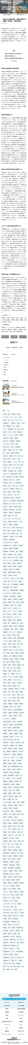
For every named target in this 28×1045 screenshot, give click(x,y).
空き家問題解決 (11, 867)
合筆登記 (13, 682)
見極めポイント (16, 915)
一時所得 (14, 841)
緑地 (18, 464)
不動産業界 (17, 569)
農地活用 (5, 888)
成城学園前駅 (10, 429)
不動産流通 (5, 548)
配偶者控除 (10, 805)
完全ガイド (10, 709)
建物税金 (5, 927)
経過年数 (9, 826)
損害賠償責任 (19, 754)
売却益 (21, 853)
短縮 (20, 796)
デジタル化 (16, 649)
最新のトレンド (11, 515)
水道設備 (5, 832)
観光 (4, 426)
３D (9, 673)
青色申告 (17, 775)
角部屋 (10, 641)
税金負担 (9, 521)
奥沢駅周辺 (11, 954)
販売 (18, 623)
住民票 (4, 608)
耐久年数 (5, 700)
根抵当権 (22, 602)
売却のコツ (5, 524)
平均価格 (18, 888)
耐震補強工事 (16, 560)
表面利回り (5, 512)
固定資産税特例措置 (15, 766)
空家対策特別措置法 (18, 724)
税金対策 (18, 479)
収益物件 (15, 715)
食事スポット (10, 494)
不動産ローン (17, 688)
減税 (10, 647)
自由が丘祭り (5, 438)
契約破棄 (5, 915)
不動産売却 (6, 362)
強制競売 (5, 470)
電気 (19, 829)
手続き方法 (5, 870)
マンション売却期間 (11, 888)
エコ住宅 (12, 447)
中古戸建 (5, 461)
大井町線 (5, 515)
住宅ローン (19, 423)
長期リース (5, 715)
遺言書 (21, 464)
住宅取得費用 (10, 688)
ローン (21, 736)
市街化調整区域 (6, 605)
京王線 (4, 458)
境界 (10, 656)
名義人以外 (12, 873)
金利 (9, 467)
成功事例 (13, 491)
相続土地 (14, 670)
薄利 (16, 835)
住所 (14, 667)
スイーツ (5, 429)
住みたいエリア (6, 500)
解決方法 (5, 572)
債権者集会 (9, 751)
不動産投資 (13, 414)
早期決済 (9, 793)
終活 (16, 536)
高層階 (21, 894)
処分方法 (5, 709)
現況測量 (13, 664)
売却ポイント (11, 482)
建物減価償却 (5, 873)
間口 (14, 602)
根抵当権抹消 (17, 867)
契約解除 (22, 912)
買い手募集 (5, 954)
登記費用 (16, 781)
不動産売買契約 (12, 539)
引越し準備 (13, 820)
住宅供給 (5, 664)
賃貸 (23, 423)
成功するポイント (20, 957)
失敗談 (4, 799)
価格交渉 (5, 554)
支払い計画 (16, 676)
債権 (16, 557)
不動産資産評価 (18, 482)
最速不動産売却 (12, 509)
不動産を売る (19, 682)
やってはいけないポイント (8, 542)
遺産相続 (9, 850)
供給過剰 (5, 602)
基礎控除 (18, 784)
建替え (4, 635)
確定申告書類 (17, 772)
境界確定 (10, 548)
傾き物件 (15, 730)
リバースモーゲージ (18, 420)
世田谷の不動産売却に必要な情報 (13, 53)
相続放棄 (16, 438)
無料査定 (6, 369)
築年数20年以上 (12, 939)
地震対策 (9, 700)
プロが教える (11, 948)
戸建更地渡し (12, 551)
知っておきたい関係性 (7, 802)
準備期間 (12, 673)
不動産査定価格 (11, 775)
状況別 (9, 858)
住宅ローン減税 (20, 644)
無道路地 (9, 620)
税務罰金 (13, 814)
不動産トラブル (16, 521)
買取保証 (10, 524)
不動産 (8, 452)
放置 (9, 581)
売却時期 (9, 915)
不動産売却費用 (6, 957)
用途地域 (5, 703)
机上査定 (13, 530)
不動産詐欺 (22, 882)
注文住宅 (13, 563)
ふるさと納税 (11, 838)
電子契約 (10, 649)
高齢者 (14, 802)
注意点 (4, 563)
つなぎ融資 (12, 742)
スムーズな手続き (6, 820)
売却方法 (20, 611)
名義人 (22, 814)
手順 (4, 652)
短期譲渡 (5, 793)
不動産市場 (21, 599)
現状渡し (5, 644)
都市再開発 (10, 703)
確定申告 (11, 772)
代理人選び (14, 829)
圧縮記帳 (5, 775)
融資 (4, 661)
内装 (15, 494)
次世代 (4, 676)
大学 (23, 461)
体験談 (14, 793)
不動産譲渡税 (5, 745)
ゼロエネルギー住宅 (7, 963)
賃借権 (4, 557)
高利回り (20, 715)
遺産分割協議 (12, 441)
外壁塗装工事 (13, 921)
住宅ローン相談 (6, 447)
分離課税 (5, 835)
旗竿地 (14, 620)
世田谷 (13, 963)
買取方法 (16, 900)
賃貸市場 (21, 676)
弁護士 (22, 826)
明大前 (4, 435)
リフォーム (15, 461)
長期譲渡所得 (5, 861)
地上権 (15, 554)
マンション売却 (6, 903)
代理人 (18, 826)
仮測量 (21, 733)
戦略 (21, 844)
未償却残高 (5, 814)
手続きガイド (21, 805)
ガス (22, 829)
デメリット (15, 611)
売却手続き (16, 891)
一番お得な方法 (12, 942)
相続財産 (20, 536)
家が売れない (9, 614)
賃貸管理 (9, 882)
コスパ (16, 757)
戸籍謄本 (19, 605)
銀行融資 (13, 879)
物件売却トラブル (10, 617)
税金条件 (10, 808)
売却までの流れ (6, 811)
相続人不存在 (5, 441)
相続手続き (19, 769)
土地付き (13, 694)
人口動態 (5, 679)
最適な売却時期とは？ (10, 56)
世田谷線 (21, 435)
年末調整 (9, 799)
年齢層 (18, 802)
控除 (13, 799)
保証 (23, 742)
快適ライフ (13, 578)
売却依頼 (9, 638)
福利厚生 (10, 464)
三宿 (15, 455)
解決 (21, 521)
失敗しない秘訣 (6, 912)
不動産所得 (5, 808)
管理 (4, 614)
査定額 (4, 530)
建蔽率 (14, 700)
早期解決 (12, 452)
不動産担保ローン (6, 423)
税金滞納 (18, 879)
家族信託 (17, 652)
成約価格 (5, 638)
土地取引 (8, 778)
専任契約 (15, 870)
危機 (4, 667)
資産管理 (9, 823)
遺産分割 (5, 623)
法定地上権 (5, 482)
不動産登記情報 (6, 629)
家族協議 (14, 685)
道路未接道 (22, 712)
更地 (15, 605)
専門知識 (20, 870)
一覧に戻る (14, 336)
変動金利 (5, 449)
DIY (18, 494)
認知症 (4, 727)
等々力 (14, 432)
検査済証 (20, 656)
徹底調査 (14, 566)
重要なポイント (14, 960)
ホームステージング (7, 518)
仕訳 (18, 853)
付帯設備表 (22, 584)
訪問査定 (9, 530)
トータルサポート (6, 718)
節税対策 (22, 787)
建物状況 (9, 644)
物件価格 (14, 641)
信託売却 (5, 691)
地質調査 (9, 763)
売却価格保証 (13, 500)
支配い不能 (17, 873)
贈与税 (4, 533)
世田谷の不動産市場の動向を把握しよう (14, 58)
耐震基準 (5, 933)
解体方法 (9, 685)
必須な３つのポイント (15, 912)
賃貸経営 (20, 850)
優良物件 (16, 542)
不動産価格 (19, 596)
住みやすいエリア (15, 485)
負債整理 (8, 879)
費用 (23, 841)
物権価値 (5, 566)
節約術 (12, 757)
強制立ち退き (18, 936)
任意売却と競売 (6, 945)
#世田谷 (8, 347)
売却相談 (17, 861)
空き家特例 (5, 841)
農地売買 (18, 885)
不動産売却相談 (12, 864)
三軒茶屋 (5, 414)
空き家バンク (5, 488)
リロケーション (6, 885)
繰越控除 (5, 850)
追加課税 (5, 882)
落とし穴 (5, 844)
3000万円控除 (16, 787)
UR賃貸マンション (19, 488)
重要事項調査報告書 (14, 590)
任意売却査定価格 (19, 951)
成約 (9, 766)
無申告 (18, 814)
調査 (18, 739)
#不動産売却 (14, 347)
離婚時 (19, 706)
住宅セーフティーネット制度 (8, 894)
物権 (13, 557)
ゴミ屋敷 (5, 581)
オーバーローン (17, 617)
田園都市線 (9, 426)
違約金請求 (5, 539)
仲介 (4, 452)
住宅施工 (13, 760)
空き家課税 (15, 599)
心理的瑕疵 (5, 569)
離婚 (14, 966)
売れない (9, 584)
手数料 (8, 760)
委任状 (9, 829)
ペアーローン (9, 676)
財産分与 (5, 420)
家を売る (15, 608)
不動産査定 (16, 524)
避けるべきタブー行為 (11, 739)
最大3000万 (9, 856)
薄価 (19, 835)
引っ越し (5, 521)
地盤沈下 (9, 933)
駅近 (17, 449)
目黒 (12, 969)
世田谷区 (22, 578)
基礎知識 (15, 587)
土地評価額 (5, 900)
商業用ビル (14, 832)
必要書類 (15, 805)
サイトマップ (21, 1034)
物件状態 (9, 924)
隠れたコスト (13, 957)
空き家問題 (13, 533)
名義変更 (18, 667)
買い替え (5, 467)
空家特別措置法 (6, 936)
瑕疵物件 (19, 903)
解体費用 (20, 960)
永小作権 (19, 554)
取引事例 (8, 769)
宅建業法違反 (15, 882)
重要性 (14, 826)
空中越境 (22, 652)
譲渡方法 (13, 858)
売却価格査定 (5, 596)
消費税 (8, 661)
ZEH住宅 (12, 444)
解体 (17, 551)
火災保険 (5, 924)
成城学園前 (5, 509)
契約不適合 (12, 536)
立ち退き (20, 909)
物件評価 (12, 497)
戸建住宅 (18, 661)
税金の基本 (13, 661)
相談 (4, 969)
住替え (19, 458)
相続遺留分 (5, 733)
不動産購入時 (5, 658)
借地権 (18, 694)
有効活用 (13, 635)
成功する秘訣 (18, 509)
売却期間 (5, 670)
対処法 (4, 739)
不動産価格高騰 (15, 584)
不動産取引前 (18, 760)
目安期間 (10, 870)
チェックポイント (16, 924)
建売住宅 (9, 563)
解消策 (18, 635)
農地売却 (5, 805)
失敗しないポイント (7, 527)
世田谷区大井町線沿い (7, 721)
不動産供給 (5, 656)
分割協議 (10, 733)
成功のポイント (11, 835)
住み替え (18, 966)
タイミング (5, 560)
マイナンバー (9, 608)
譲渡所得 (5, 485)
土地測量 (22, 658)
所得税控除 (12, 861)
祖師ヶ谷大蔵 (19, 432)
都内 (8, 533)
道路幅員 (9, 602)
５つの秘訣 (17, 948)
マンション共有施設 (11, 697)
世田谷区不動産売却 (11, 572)
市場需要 (5, 599)
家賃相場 (9, 566)
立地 (19, 647)
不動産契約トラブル (7, 754)
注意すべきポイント (20, 527)
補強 (19, 933)
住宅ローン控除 (18, 467)
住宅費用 (5, 688)
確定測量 (18, 664)
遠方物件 (16, 629)
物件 (9, 623)
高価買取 (21, 703)
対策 (15, 706)
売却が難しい (19, 632)
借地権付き (10, 748)
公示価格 (18, 897)
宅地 (21, 533)
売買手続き (10, 787)
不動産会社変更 (18, 811)
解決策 (21, 623)
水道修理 (9, 876)
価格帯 (14, 593)
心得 (10, 503)
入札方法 (9, 694)
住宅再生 (22, 942)
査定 (23, 966)
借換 (14, 449)
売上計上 (17, 844)
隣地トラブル (11, 569)
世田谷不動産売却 (14, 473)
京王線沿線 (5, 724)
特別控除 (9, 557)
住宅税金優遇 (10, 470)
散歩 (14, 464)
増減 (21, 766)
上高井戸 (16, 435)
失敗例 (19, 503)
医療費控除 (11, 781)
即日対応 (15, 748)
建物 (14, 790)
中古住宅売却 (5, 742)
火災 (19, 921)
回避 (23, 664)
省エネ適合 (5, 647)
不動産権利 (10, 554)
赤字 (21, 775)
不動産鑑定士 (15, 856)
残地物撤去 (12, 745)
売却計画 (10, 506)
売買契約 (9, 670)
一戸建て (5, 494)
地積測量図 (16, 548)
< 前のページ (5, 336)
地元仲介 (5, 611)
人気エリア (14, 458)
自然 (22, 455)
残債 (10, 814)
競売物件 (21, 691)
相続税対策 (19, 530)
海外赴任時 (13, 885)
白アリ (22, 694)
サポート (5, 829)
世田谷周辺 (11, 724)
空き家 (4, 966)
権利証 (12, 629)
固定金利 (9, 449)
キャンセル (17, 736)
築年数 (20, 506)
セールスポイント (20, 939)
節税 (15, 470)
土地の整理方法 (20, 820)
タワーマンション (6, 757)
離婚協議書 (19, 620)
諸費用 (4, 760)
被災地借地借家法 (19, 927)
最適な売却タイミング (15, 945)
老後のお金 (21, 748)
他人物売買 (15, 876)
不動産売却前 (5, 736)
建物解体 (14, 763)
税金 (11, 587)
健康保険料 (15, 850)
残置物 (14, 644)
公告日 (4, 694)
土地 (8, 966)
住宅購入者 (19, 563)
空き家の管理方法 (6, 921)
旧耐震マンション (6, 897)
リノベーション (10, 435)
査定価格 (5, 766)
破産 (4, 751)
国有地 (19, 670)
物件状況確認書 (6, 587)
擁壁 (13, 691)
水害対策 (10, 715)
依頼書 (19, 841)
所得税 (20, 473)
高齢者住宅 (13, 423)
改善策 (4, 682)
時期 (4, 476)
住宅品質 (17, 894)
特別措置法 (21, 730)
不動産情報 (12, 488)
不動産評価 (5, 479)
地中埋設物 (22, 891)
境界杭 (16, 691)
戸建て (17, 533)
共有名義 (21, 757)
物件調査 (18, 593)
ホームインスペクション (16, 518)
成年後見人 (5, 790)
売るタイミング (6, 473)
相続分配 (5, 876)
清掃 (16, 745)
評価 (9, 927)
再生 (4, 617)
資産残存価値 (15, 712)
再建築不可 (10, 730)
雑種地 (12, 605)
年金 (16, 799)
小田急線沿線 (19, 721)
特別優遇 (18, 858)
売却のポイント (12, 479)
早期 (19, 685)
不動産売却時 (5, 772)
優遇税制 (5, 823)
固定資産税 (22, 476)
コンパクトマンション (7, 593)
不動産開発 (16, 703)
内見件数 (5, 918)
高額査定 (20, 581)
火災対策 (19, 614)
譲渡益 (4, 856)
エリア (12, 467)
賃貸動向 (9, 679)
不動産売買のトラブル (7, 545)
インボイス (13, 778)
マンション (6, 360)
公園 (9, 420)
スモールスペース (6, 578)
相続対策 (15, 817)
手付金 (8, 667)
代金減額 (13, 754)
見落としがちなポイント (7, 909)
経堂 (19, 429)
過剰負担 (5, 620)
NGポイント (14, 503)
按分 (4, 778)
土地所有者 (21, 557)
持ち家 (22, 429)
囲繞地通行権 (5, 551)
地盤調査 (5, 763)
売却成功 (9, 918)
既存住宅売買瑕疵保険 (18, 709)
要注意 (4, 584)
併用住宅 (15, 626)
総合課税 (5, 858)
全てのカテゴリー (7, 357)
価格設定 (14, 614)
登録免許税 (11, 796)
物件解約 (10, 575)
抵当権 (17, 602)
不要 (23, 835)
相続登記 (8, 652)
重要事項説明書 (21, 638)
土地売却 (20, 876)
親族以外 (5, 817)
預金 (11, 667)
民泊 (13, 476)
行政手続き (5, 948)
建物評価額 (5, 503)
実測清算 (11, 658)
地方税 (9, 485)
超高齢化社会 (14, 751)
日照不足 (11, 706)
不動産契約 (5, 649)
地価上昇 (16, 954)
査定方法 (21, 649)
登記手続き (5, 796)
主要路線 (9, 491)
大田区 (16, 969)
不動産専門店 (5, 706)
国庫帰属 (5, 673)
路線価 (16, 476)
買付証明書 (5, 626)
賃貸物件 (18, 491)
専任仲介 (12, 811)
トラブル (5, 697)
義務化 (12, 652)
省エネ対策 (21, 751)
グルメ (13, 426)
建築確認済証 (14, 656)
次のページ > (23, 336)
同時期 (11, 891)
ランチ (11, 417)
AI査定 (4, 769)
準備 (15, 906)
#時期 (20, 347)
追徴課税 (18, 793)
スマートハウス (6, 444)
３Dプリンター (18, 673)
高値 (19, 455)
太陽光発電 (11, 455)
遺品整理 (20, 745)
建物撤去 (5, 685)
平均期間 (15, 808)
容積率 (18, 700)
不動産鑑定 (13, 623)
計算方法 (5, 847)
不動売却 (14, 933)
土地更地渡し (5, 536)
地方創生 (17, 838)
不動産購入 (14, 647)
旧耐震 (16, 444)
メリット (9, 611)
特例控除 (16, 796)
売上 (20, 781)
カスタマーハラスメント (17, 679)
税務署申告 (5, 838)
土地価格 (13, 897)
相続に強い (12, 930)
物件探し (22, 915)
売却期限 (10, 626)
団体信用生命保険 (16, 727)
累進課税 (21, 823)
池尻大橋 (5, 432)
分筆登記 (9, 682)
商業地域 (9, 461)
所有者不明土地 (12, 596)
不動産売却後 (13, 853)
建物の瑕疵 (20, 566)
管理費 (22, 697)
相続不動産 (18, 441)
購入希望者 (19, 778)
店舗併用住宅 (21, 626)
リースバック (5, 417)
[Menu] (25, 2)
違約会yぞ (5, 575)
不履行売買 (21, 545)
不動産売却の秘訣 (20, 500)
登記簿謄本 (5, 632)
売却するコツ (20, 832)
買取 (5, 374)
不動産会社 (17, 930)
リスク (12, 844)
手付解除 (18, 572)
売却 (12, 420)
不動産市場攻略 (6, 784)
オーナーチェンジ (12, 632)
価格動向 (9, 599)
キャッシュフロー (11, 847)
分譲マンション (14, 581)
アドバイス (11, 900)
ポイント (10, 560)
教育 (19, 461)
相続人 (10, 790)
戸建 (5, 367)
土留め (9, 691)
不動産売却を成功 (6, 951)
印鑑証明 (14, 638)
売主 (9, 844)
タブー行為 (5, 641)
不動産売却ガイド (6, 960)
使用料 (18, 697)
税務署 (10, 841)
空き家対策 (5, 464)
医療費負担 (5, 781)
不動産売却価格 (6, 497)
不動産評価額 (15, 823)
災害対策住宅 (5, 930)
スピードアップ (13, 903)
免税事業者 (10, 817)
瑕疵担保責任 (17, 447)
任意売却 (6, 364)
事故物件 (8, 969)
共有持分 (22, 688)
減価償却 (18, 790)
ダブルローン (5, 891)
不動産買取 (13, 718)
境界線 (9, 664)
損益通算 (21, 856)
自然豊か (22, 485)
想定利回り (11, 512)
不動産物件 (20, 470)
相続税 (4, 491)
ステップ (13, 951)
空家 (18, 942)
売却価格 (13, 927)
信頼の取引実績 (17, 512)
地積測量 (21, 551)
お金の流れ (13, 784)
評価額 (13, 527)
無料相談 (15, 506)
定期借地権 (9, 476)
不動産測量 (16, 733)
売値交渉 (15, 909)
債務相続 (5, 730)
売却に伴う (13, 936)
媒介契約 (9, 458)
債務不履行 (15, 545)
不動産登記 (22, 629)
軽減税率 (5, 787)
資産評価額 (5, 864)
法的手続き (9, 727)
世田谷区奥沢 (5, 942)
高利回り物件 (17, 497)
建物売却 (5, 748)
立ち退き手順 (5, 939)
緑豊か (14, 721)
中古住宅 (11, 736)
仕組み (12, 906)
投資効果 (18, 847)
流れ (4, 879)
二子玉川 (9, 432)
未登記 (19, 641)
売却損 (9, 832)
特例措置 (5, 712)
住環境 (21, 449)
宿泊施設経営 (15, 918)
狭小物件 (15, 575)
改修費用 (9, 635)
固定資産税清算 (6, 853)
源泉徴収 (5, 826)
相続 (5, 372)
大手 (19, 608)
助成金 (21, 560)
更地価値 (19, 763)
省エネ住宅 (5, 455)
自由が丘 (18, 414)
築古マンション (6, 590)
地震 (22, 930)
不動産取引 (17, 658)
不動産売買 (22, 590)
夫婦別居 (18, 864)
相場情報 (22, 802)
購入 (16, 515)
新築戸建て (17, 452)
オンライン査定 (6, 906)
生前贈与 (13, 769)
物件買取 (5, 867)
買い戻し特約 (17, 742)
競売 (11, 966)
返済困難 (9, 712)
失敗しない (5, 506)
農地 (18, 578)
